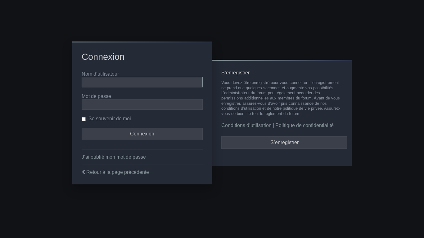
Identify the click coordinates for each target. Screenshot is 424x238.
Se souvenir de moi (109, 118)
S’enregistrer (284, 142)
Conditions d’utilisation (246, 125)
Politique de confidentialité (304, 125)
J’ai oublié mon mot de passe (114, 157)
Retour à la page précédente (117, 172)
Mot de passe (96, 96)
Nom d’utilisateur (100, 74)
